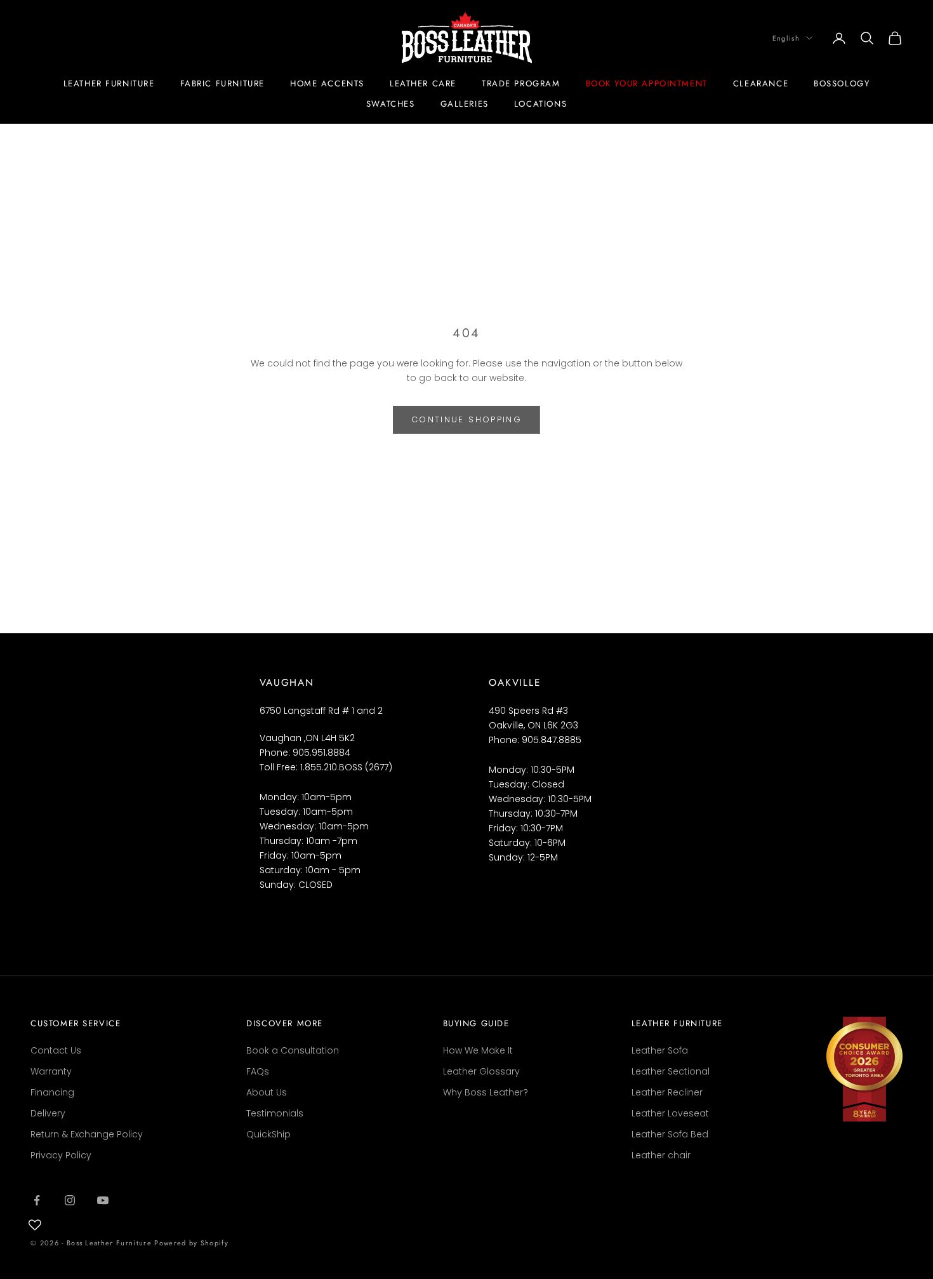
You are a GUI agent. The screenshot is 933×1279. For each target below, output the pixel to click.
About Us (266, 1092)
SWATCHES (390, 104)
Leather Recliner (667, 1092)
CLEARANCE (760, 83)
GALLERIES (464, 104)
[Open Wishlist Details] (35, 1225)
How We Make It (478, 1050)
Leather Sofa (660, 1050)
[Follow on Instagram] (69, 1200)
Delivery (47, 1113)
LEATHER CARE (423, 83)
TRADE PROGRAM (521, 83)
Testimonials (274, 1113)
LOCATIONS (540, 104)
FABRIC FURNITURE (222, 83)
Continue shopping (466, 419)
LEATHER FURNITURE (109, 83)
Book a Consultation (292, 1050)
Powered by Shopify (191, 1243)
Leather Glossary (481, 1071)
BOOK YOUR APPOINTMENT (647, 83)
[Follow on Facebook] (36, 1200)
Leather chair (661, 1155)
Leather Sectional (671, 1071)
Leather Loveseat (670, 1113)
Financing (52, 1092)
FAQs (257, 1071)
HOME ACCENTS (327, 83)
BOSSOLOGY (842, 83)
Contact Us (55, 1050)
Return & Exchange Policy (86, 1134)
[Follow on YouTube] (102, 1200)
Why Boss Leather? (485, 1092)
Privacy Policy (60, 1155)
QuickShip (268, 1134)
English (786, 38)
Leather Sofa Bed (670, 1134)
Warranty (51, 1071)
